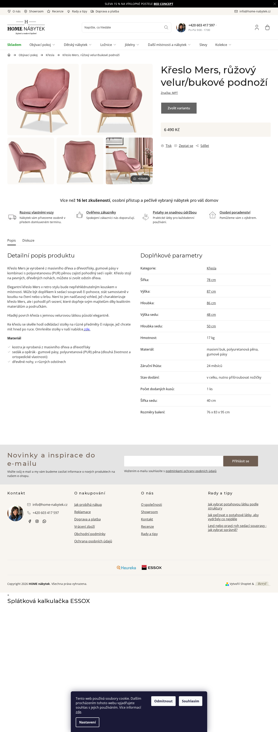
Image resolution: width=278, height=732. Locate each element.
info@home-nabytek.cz (50, 504)
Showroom (36, 11)
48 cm (211, 314)
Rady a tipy (79, 11)
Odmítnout (163, 701)
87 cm (211, 291)
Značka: (169, 93)
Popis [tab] (11, 240)
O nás (17, 11)
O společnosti (151, 504)
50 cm (211, 326)
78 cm (211, 280)
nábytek (30, 521)
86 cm (211, 303)
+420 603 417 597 (201, 25)
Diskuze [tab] (28, 240)
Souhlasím (190, 701)
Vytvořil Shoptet (240, 584)
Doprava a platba (107, 11)
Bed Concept (163, 4)
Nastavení (87, 722)
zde (78, 712)
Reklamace (82, 512)
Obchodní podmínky (89, 534)
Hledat (166, 27)
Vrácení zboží (84, 526)
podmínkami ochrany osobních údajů (191, 471)
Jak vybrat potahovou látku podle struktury (233, 506)
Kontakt (147, 519)
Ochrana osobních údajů (93, 541)
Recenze (57, 11)
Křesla (211, 268)
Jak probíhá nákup (88, 504)
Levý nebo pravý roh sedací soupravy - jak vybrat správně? (237, 528)
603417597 (44, 521)
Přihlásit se (240, 461)
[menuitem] (16, 45)
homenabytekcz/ (37, 521)
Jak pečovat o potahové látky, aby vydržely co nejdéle (233, 517)
